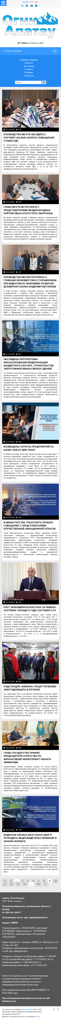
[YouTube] (31, 6)
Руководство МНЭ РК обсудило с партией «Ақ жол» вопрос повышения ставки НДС (29, 137)
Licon (37, 1017)
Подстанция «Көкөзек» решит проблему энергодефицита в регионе (30, 688)
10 (55, 881)
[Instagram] (22, 6)
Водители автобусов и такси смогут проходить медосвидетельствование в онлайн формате (30, 838)
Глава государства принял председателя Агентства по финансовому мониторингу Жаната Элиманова (27, 758)
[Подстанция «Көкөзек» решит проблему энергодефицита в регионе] (30, 661)
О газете (29, 69)
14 (24, 884)
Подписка (28, 75)
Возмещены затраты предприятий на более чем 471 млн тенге (29, 448)
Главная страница (29, 60)
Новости (29, 63)
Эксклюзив (28, 66)
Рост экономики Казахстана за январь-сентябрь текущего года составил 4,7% (30, 609)
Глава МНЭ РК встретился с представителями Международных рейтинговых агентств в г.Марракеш (28, 210)
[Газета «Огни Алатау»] (30, 25)
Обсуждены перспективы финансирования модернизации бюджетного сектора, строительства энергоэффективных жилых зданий (29, 364)
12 (11, 884)
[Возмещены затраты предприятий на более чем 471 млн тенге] (30, 421)
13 (18, 884)
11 (5, 884)
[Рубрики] (3, 3)
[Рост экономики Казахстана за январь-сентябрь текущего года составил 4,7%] (30, 581)
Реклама (29, 72)
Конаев (26, 2)
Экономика (53, 130)
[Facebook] (27, 6)
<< (5, 881)
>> (45, 884)
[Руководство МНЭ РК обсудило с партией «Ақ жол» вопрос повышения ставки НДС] (30, 109)
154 (38, 884)
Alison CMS (26, 1010)
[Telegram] (36, 6)
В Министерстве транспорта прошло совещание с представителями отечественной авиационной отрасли (30, 525)
